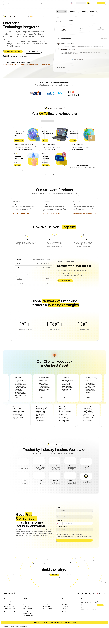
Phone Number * (59, 519)
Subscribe (100, 603)
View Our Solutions (33, 51)
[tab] (61, 11)
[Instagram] (86, 592)
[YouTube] (89, 592)
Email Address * (59, 512)
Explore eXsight (16, 213)
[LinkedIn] (78, 592)
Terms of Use (36, 621)
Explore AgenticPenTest (79, 213)
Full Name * (58, 506)
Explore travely (46, 213)
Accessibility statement (56, 621)
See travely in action (37, 16)
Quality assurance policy (70, 621)
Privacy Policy (45, 621)
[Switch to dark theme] (88, 3)
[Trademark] (8, 3)
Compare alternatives (26, 213)
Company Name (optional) (62, 525)
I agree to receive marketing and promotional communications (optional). (75, 535)
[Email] (93, 592)
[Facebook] (82, 592)
